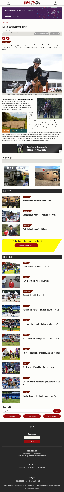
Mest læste (52, 416)
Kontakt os (31, 467)
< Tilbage (5, 22)
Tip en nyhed (32, 416)
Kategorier (12, 416)
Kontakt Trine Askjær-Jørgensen (26, 245)
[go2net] (31, 481)
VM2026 (25, 262)
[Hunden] (20, 481)
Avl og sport (27, 291)
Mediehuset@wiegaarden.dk (37, 456)
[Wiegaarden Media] (43, 481)
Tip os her (22, 467)
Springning (5, 42)
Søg (57, 411)
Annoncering (41, 467)
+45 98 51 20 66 (22, 456)
